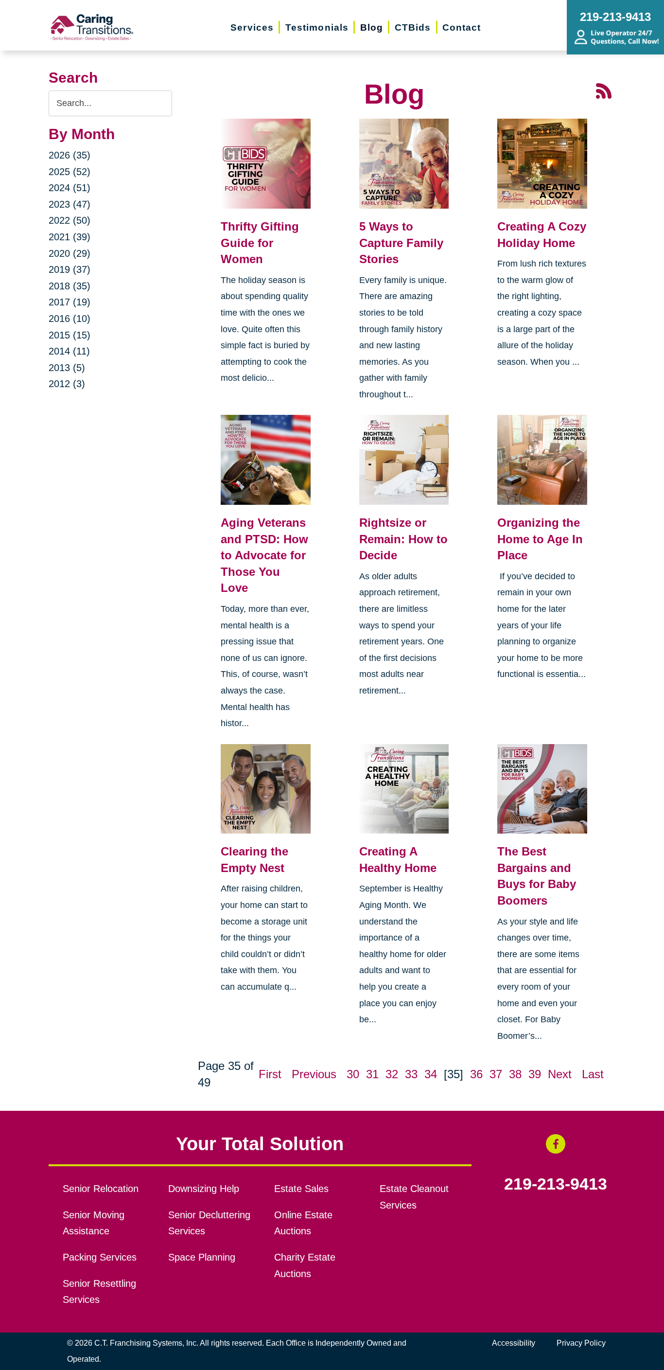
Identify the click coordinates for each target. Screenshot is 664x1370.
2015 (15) (69, 335)
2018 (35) (69, 286)
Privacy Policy (581, 1343)
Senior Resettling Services (99, 1291)
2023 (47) (69, 204)
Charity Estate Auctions (304, 1265)
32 (391, 1074)
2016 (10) (69, 318)
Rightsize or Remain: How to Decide (403, 539)
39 (534, 1074)
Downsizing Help (203, 1188)
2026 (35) (69, 155)
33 (411, 1074)
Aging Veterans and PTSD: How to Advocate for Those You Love (264, 555)
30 (353, 1074)
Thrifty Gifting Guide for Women (260, 243)
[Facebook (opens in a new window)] (555, 1144)
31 (372, 1074)
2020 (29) (69, 253)
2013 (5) (67, 367)
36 (476, 1074)
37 (495, 1074)
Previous (314, 1074)
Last (593, 1074)
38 (515, 1074)
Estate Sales (301, 1188)
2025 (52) (69, 171)
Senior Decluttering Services (209, 1223)
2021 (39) (69, 236)
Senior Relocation (101, 1188)
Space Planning (201, 1257)
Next (560, 1074)
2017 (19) (69, 302)
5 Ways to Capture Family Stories (401, 243)
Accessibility (513, 1343)
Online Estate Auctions (303, 1223)
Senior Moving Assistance (93, 1223)
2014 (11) (69, 351)
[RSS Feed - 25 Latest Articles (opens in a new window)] (603, 89)
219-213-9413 (555, 1184)
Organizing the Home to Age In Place (540, 539)
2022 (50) (69, 220)
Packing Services (100, 1257)
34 (430, 1074)
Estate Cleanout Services (414, 1196)
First (270, 1074)
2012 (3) (67, 383)
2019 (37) (69, 269)
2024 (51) (69, 187)
